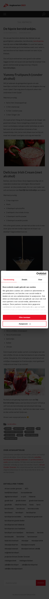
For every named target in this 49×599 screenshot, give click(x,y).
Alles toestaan (24, 317)
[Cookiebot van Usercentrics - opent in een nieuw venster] (36, 273)
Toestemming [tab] (8, 280)
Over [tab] (40, 280)
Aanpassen (23, 324)
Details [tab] (24, 280)
